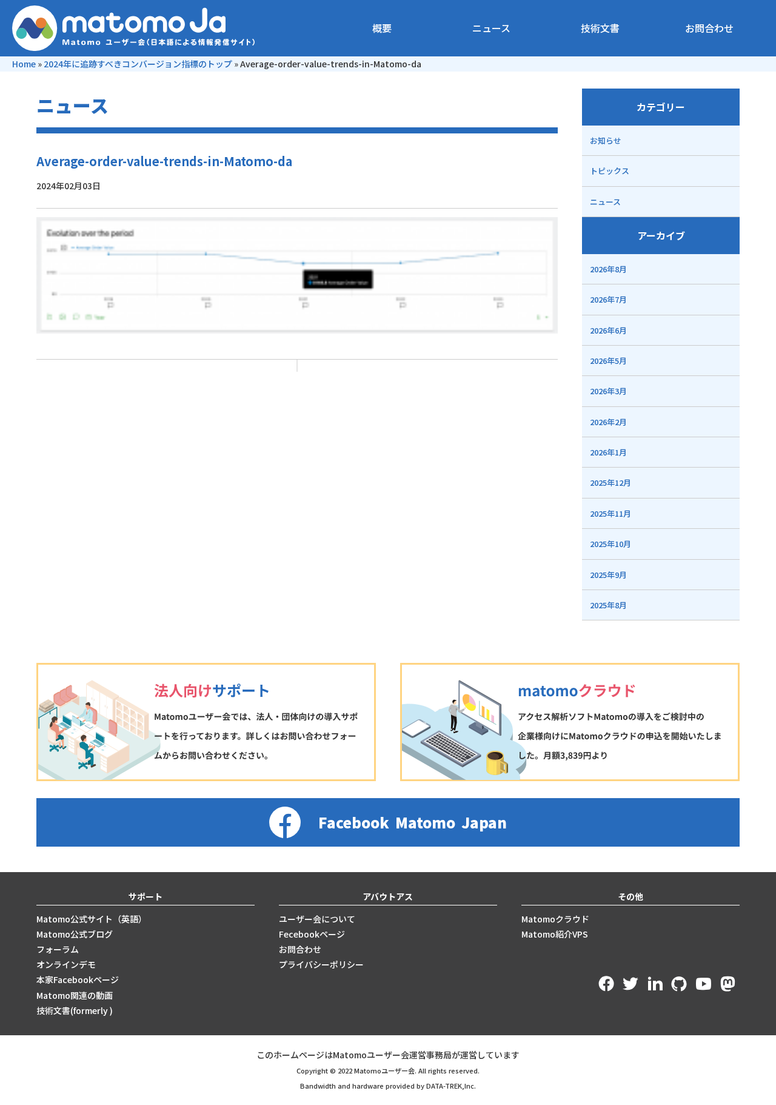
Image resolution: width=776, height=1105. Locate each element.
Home (24, 64)
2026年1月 (608, 452)
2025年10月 (610, 543)
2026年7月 (608, 299)
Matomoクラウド (555, 919)
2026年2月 (608, 422)
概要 (382, 28)
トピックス (609, 170)
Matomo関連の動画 (74, 995)
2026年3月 (608, 391)
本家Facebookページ (77, 979)
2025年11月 (610, 513)
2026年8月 (608, 269)
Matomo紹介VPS (554, 934)
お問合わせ (709, 28)
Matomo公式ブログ (74, 934)
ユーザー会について (317, 919)
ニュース (491, 28)
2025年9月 (608, 574)
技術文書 (600, 28)
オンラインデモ (66, 964)
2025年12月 (610, 482)
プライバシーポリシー (321, 964)
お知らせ (605, 140)
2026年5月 (608, 360)
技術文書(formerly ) (74, 1010)
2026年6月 (608, 330)
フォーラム (57, 949)
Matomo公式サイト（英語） (91, 919)
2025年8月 (608, 605)
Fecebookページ (312, 934)
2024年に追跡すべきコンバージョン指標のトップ (138, 64)
